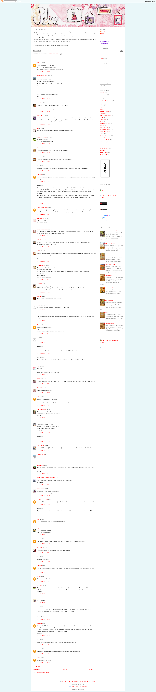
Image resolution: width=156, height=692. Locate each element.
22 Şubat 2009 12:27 (43, 181)
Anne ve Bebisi (40, 218)
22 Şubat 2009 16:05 (43, 321)
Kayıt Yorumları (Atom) (43, 672)
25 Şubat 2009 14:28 (43, 619)
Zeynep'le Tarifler (41, 528)
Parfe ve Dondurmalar (105, 131)
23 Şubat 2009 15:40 (43, 524)
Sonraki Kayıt (36, 669)
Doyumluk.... (40, 388)
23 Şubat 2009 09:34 (43, 484)
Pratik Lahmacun (108, 300)
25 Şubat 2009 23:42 (43, 644)
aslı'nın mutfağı (41, 115)
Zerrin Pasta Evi (41, 488)
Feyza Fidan (40, 548)
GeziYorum (102, 113)
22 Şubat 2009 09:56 (43, 71)
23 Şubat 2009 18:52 (43, 544)
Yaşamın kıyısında (41, 409)
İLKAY (38, 598)
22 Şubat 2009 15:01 (43, 301)
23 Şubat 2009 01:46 (43, 461)
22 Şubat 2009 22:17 (43, 405)
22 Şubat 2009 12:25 (43, 170)
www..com (106, 215)
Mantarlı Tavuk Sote (109, 254)
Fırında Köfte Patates (109, 287)
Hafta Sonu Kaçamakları (105, 115)
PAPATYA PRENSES (42, 137)
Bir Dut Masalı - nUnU (42, 75)
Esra (38, 325)
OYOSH (39, 296)
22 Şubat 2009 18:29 (43, 362)
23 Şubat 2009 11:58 (43, 504)
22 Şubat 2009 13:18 (43, 214)
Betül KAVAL (40, 465)
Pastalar (101, 134)
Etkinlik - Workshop (105, 111)
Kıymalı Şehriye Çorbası (110, 264)
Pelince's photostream (109, 220)
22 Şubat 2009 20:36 (43, 375)
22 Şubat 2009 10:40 (43, 111)
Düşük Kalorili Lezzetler (106, 107)
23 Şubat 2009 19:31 (43, 552)
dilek (38, 519)
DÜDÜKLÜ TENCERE (42, 499)
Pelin (38, 366)
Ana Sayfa (64, 669)
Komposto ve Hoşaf (104, 123)
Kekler (101, 121)
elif (38, 337)
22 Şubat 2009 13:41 (43, 261)
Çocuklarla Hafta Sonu (105, 103)
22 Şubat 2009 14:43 (43, 292)
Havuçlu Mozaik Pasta (109, 243)
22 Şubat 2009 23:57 (43, 450)
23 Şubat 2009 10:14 (43, 495)
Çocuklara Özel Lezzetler (106, 101)
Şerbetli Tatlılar (103, 144)
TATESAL (39, 379)
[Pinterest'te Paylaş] (40, 51)
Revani (106, 312)
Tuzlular (102, 150)
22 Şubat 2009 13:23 (43, 225)
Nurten (38, 148)
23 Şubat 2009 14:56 (43, 515)
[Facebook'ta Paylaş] (39, 51)
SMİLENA (39, 240)
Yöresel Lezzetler (104, 152)
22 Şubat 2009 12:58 (43, 203)
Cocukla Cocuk (41, 445)
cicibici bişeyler (41, 454)
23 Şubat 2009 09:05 (43, 474)
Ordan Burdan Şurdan (105, 129)
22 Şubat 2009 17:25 (43, 342)
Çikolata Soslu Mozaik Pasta (111, 231)
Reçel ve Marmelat (104, 138)
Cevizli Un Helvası (109, 323)
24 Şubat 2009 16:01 (43, 594)
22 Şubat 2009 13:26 (43, 236)
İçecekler (102, 117)
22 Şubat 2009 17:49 (43, 353)
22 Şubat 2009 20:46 (43, 392)
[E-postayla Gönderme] (60, 53)
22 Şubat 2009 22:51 (43, 418)
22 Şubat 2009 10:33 (43, 98)
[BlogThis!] (35, 51)
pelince (39, 396)
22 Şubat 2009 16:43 (43, 333)
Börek (101, 99)
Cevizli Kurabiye (108, 275)
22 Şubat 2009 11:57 (43, 144)
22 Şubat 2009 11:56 (43, 133)
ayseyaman (39, 283)
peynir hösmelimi (41, 265)
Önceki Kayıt (92, 669)
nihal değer (39, 585)
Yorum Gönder (36, 666)
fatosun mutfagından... (42, 229)
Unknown (39, 63)
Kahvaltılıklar (103, 119)
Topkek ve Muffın (104, 148)
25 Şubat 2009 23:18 (43, 635)
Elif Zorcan (39, 422)
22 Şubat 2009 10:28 (43, 88)
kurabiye (102, 125)
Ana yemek (102, 92)
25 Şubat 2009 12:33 (43, 603)
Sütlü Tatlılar (103, 142)
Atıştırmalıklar (103, 95)
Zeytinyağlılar (103, 154)
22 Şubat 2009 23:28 (43, 441)
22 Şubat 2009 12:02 (43, 161)
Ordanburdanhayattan (42, 207)
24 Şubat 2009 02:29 (43, 561)
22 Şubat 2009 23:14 (43, 432)
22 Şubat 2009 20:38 (43, 383)
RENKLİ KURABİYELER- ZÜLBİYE (46, 478)
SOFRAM (39, 623)
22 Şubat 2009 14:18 (43, 279)
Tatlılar (101, 146)
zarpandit (39, 103)
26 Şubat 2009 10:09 (43, 662)
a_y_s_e (39, 305)
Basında (102, 96)
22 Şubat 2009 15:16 (43, 310)
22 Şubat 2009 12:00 (43, 152)
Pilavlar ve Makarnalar (105, 136)
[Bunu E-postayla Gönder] (34, 51)
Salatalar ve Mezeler (105, 140)
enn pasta (39, 157)
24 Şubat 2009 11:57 (43, 581)
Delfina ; (39, 250)
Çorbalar (102, 105)
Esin (38, 128)
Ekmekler (102, 109)
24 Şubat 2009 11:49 (43, 572)
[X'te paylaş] (37, 51)
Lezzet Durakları (104, 127)
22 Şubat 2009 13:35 (43, 246)
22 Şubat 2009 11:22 (43, 124)
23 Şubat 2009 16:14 (43, 535)
